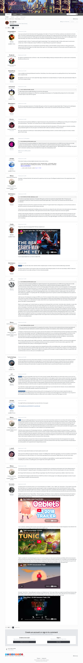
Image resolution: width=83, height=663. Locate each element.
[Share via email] (20, 654)
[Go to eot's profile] (12, 285)
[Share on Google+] (10, 654)
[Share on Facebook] (8, 654)
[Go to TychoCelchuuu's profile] (12, 363)
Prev (9, 27)
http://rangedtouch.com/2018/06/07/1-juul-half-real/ (29, 406)
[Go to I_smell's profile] (12, 454)
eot (31, 89)
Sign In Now (58, 641)
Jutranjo (11, 158)
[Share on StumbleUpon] (18, 654)
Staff (17, 16)
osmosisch (12, 86)
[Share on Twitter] (6, 654)
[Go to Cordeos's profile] (7, 22)
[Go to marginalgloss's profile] (12, 37)
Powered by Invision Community (41, 661)
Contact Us (44, 658)
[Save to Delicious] (14, 654)
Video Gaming (24, 23)
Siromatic (11, 484)
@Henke (20, 265)
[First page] (6, 28)
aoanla (12, 138)
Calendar (12, 16)
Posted (22, 31)
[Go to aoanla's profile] (12, 144)
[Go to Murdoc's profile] (12, 125)
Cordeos (12, 23)
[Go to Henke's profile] (12, 230)
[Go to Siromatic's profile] (12, 490)
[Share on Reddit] (16, 654)
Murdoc (11, 119)
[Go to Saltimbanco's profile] (12, 109)
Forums (6, 16)
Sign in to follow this (65, 21)
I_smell (12, 448)
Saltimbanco (11, 103)
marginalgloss (12, 31)
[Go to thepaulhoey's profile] (12, 77)
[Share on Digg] (12, 654)
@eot (19, 420)
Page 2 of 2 (17, 27)
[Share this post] (76, 31)
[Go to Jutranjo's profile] (12, 164)
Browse (8, 14)
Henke (12, 224)
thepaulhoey (11, 71)
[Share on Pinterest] (22, 654)
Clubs (21, 14)
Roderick (11, 55)
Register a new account (24, 641)
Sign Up (74, 1)
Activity (14, 14)
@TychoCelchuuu (21, 391)
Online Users (23, 16)
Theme (38, 658)
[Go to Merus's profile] (12, 182)
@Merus (20, 376)
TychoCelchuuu (11, 357)
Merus (11, 176)
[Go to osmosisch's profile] (12, 92)
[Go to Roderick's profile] (12, 61)
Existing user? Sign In (66, 1)
